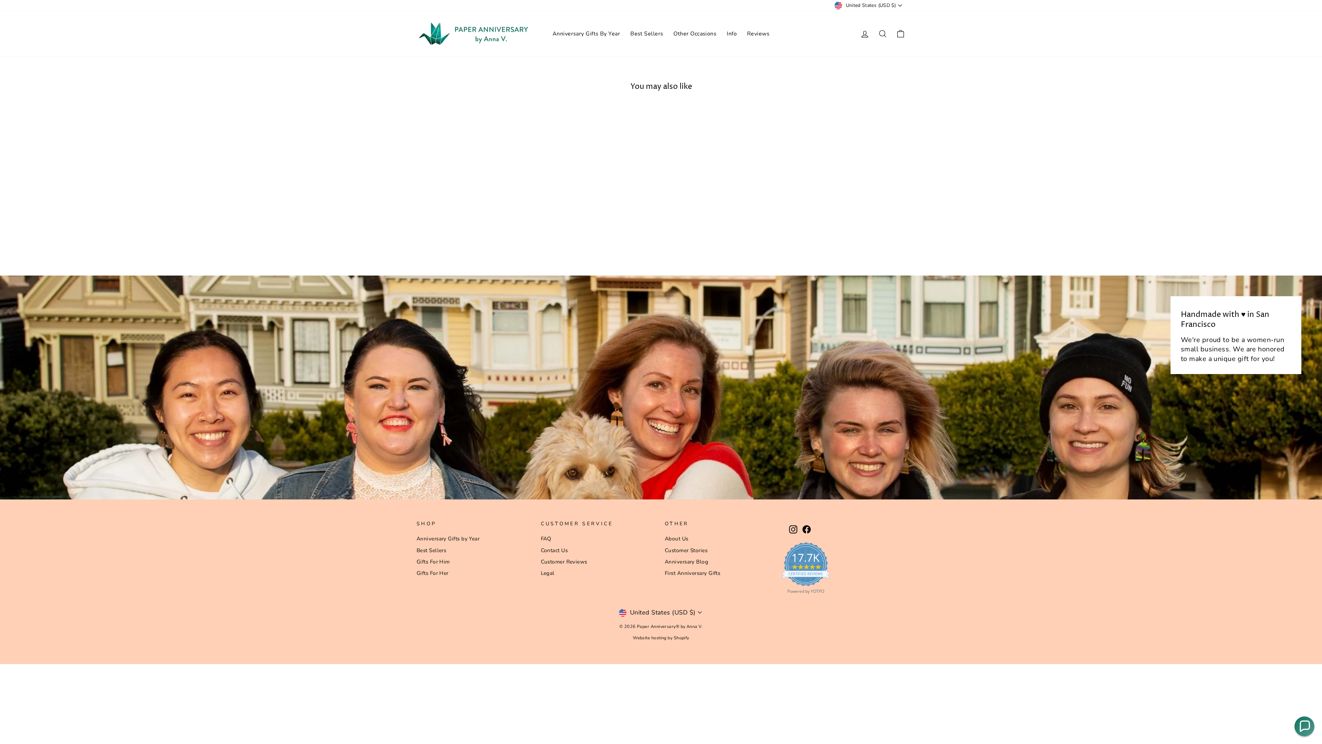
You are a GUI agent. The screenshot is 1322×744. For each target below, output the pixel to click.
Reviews (758, 34)
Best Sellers (646, 34)
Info (732, 34)
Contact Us (554, 550)
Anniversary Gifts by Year (448, 538)
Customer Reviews (564, 561)
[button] (1304, 726)
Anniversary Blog (686, 561)
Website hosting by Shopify (661, 638)
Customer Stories (686, 550)
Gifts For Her (433, 573)
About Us (677, 538)
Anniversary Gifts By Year (586, 34)
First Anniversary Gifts (692, 573)
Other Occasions (694, 34)
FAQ (546, 538)
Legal (548, 573)
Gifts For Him (433, 561)
